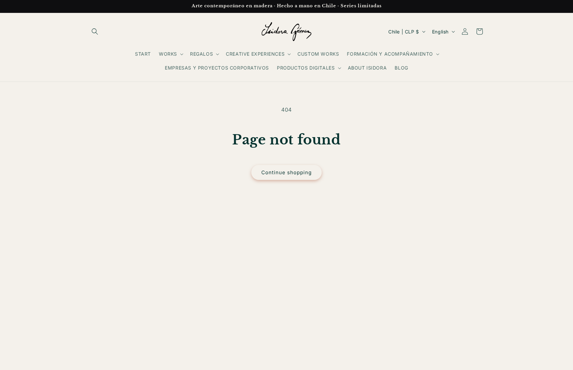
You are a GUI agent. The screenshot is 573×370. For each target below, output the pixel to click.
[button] (95, 31)
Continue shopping (286, 172)
